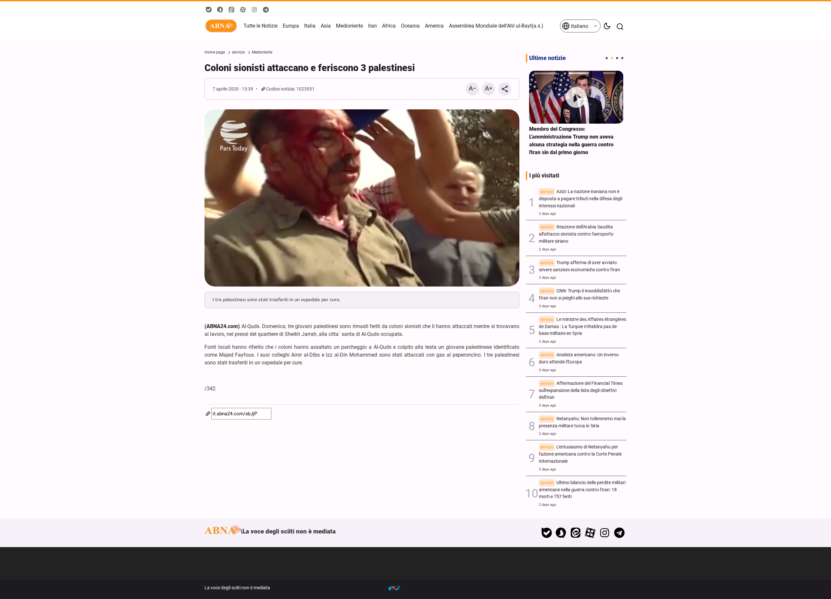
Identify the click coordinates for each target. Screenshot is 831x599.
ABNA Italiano (222, 26)
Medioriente (349, 26)
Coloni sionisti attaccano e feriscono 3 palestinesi (310, 67)
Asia (326, 26)
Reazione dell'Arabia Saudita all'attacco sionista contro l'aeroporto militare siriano (576, 234)
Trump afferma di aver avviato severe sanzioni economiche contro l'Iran (579, 266)
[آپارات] (590, 533)
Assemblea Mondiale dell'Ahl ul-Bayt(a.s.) (496, 26)
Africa (389, 26)
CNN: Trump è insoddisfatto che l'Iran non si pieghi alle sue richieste (579, 294)
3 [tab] (617, 58)
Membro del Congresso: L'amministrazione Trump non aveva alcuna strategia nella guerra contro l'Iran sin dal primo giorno (571, 140)
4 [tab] (622, 58)
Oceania (410, 26)
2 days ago (547, 214)
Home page (215, 52)
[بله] (546, 533)
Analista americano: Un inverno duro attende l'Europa (579, 358)
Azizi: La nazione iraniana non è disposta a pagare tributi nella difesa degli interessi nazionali (580, 199)
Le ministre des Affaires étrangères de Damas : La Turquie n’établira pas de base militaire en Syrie (582, 326)
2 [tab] (612, 58)
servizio (238, 52)
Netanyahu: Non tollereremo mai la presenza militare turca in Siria (582, 422)
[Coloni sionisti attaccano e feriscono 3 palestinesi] (362, 198)
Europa (291, 26)
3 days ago (547, 306)
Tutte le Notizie (260, 26)
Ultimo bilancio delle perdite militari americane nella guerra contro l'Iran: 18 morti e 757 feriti (582, 490)
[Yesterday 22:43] (576, 97)
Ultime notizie (547, 58)
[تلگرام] (619, 533)
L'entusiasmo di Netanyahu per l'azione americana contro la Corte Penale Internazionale (580, 454)
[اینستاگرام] (604, 533)
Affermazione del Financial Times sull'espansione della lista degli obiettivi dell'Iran (581, 390)
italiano (579, 26)
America (434, 26)
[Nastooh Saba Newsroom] (398, 588)
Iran (372, 26)
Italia (310, 26)
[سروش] (561, 533)
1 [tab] (607, 58)
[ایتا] (575, 533)
